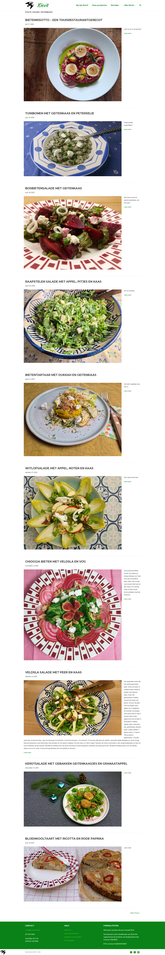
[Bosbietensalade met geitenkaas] (73, 233)
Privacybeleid (69, 940)
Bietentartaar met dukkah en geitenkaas (60, 375)
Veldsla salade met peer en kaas (53, 672)
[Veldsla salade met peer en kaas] (73, 707)
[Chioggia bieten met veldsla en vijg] (73, 615)
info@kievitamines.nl (32, 930)
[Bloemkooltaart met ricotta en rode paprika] (73, 874)
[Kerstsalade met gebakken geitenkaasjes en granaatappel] (73, 799)
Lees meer (127, 33)
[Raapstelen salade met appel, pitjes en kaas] (73, 326)
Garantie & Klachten (71, 933)
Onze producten (99, 5)
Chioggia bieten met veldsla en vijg (55, 561)
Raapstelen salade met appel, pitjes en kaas (63, 281)
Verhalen (115, 5)
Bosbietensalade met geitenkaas (53, 188)
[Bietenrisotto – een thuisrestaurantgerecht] (73, 64)
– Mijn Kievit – (129, 5)
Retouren (67, 930)
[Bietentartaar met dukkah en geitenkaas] (73, 419)
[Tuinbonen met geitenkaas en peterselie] (73, 148)
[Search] (138, 5)
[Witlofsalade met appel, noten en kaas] (73, 513)
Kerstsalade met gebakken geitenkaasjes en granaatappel (76, 763)
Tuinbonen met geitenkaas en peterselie (59, 113)
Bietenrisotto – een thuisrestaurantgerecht (63, 20)
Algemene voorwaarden (72, 937)
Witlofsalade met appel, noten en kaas (59, 468)
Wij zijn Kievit (82, 5)
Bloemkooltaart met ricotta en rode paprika (64, 838)
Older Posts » (135, 913)
